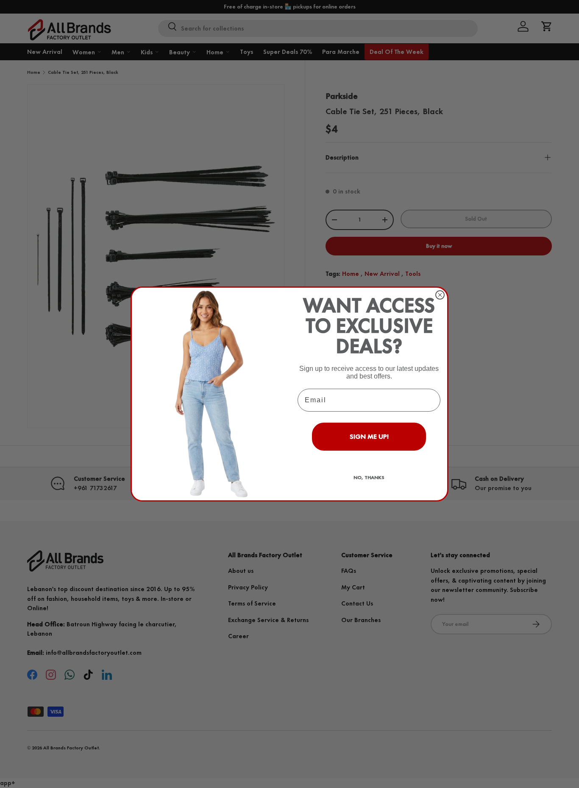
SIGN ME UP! (369, 436)
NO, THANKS (369, 477)
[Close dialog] (440, 295)
